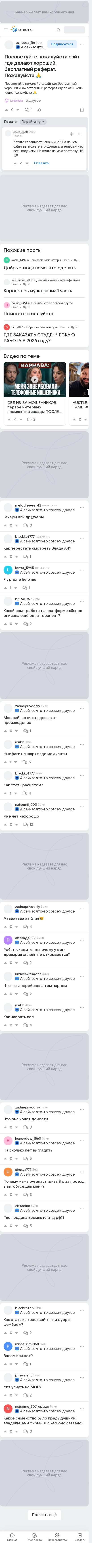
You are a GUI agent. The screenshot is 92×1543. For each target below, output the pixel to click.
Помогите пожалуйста (28, 313)
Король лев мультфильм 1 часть (38, 290)
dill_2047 (17, 327)
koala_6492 (19, 260)
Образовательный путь (42, 327)
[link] (35, 394)
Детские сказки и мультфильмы (58, 280)
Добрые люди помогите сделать (40, 268)
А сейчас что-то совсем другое (33, 47)
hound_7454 (19, 303)
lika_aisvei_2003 (22, 280)
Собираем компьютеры (45, 260)
